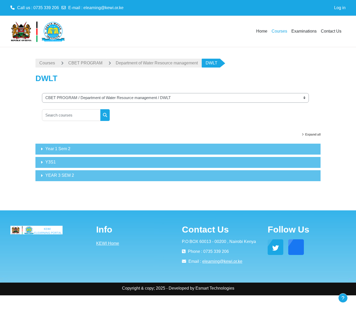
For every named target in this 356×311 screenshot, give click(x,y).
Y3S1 (50, 162)
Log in (340, 7)
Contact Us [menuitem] (331, 31)
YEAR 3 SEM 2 (59, 175)
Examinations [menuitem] (304, 31)
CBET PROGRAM (85, 63)
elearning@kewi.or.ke (103, 7)
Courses (47, 63)
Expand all (313, 134)
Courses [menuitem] (279, 31)
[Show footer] (343, 298)
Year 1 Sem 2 (57, 149)
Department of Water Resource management (157, 63)
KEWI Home (107, 243)
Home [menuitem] (261, 31)
